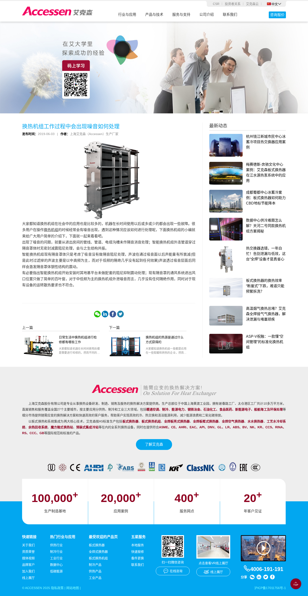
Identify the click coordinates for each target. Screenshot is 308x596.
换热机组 (51, 230)
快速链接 (29, 537)
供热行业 (56, 545)
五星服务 (138, 537)
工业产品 (95, 578)
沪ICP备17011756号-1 (270, 588)
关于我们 (28, 545)
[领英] (105, 314)
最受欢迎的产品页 (103, 537)
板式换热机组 (98, 558)
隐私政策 (57, 588)
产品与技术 (154, 14)
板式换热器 (97, 545)
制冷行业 (56, 551)
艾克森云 (252, 4)
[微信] (97, 314)
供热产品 (95, 571)
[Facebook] (113, 314)
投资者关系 (233, 4)
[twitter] (120, 314)
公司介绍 (206, 14)
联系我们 (230, 14)
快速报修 (137, 551)
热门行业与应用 (62, 537)
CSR (216, 4)
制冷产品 (95, 564)
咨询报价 (277, 15)
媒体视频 (28, 558)
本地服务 (137, 545)
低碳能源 (56, 571)
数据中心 (56, 564)
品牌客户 (28, 564)
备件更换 (137, 558)
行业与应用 (127, 14)
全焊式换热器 (98, 551)
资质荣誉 (28, 551)
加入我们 (28, 571)
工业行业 (56, 558)
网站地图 (72, 588)
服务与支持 (181, 14)
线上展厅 (28, 578)
